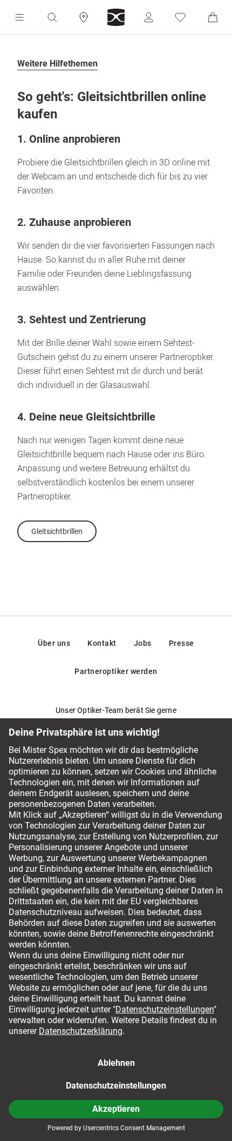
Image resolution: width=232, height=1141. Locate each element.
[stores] (83, 17)
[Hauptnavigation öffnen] (19, 17)
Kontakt (102, 643)
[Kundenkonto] (148, 17)
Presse (181, 643)
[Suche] (52, 17)
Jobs (143, 643)
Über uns (54, 643)
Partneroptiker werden (116, 671)
